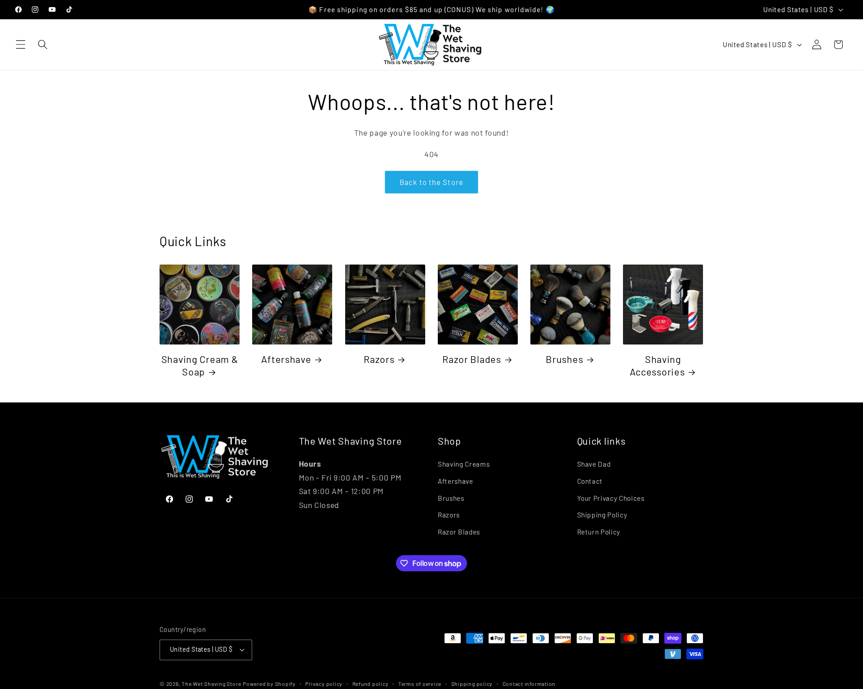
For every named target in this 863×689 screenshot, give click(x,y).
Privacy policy (324, 683)
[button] (20, 44)
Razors (379, 359)
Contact (590, 481)
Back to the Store (431, 181)
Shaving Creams (463, 464)
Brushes (564, 359)
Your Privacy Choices (611, 498)
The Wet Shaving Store (211, 683)
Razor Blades (471, 359)
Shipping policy (472, 683)
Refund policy (370, 683)
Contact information (529, 683)
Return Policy (599, 532)
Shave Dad (594, 464)
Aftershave (286, 359)
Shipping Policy (602, 515)
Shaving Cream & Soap (199, 365)
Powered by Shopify (269, 683)
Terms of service (419, 683)
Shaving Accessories (657, 365)
